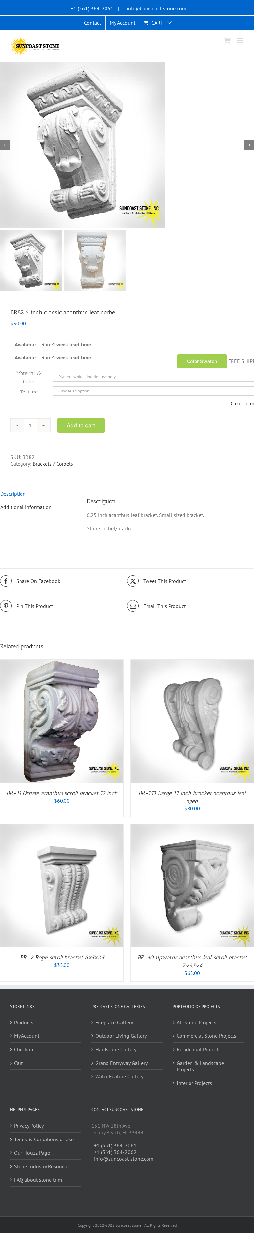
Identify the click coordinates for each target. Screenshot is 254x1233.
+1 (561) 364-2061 (92, 8)
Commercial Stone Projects (206, 1035)
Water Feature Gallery (119, 1076)
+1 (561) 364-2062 (115, 1152)
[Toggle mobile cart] (227, 40)
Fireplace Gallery (114, 1022)
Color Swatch (202, 361)
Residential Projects (199, 1049)
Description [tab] (13, 493)
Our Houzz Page (32, 1152)
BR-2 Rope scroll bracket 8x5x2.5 (62, 957)
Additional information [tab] (26, 507)
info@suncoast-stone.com (156, 8)
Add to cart (81, 425)
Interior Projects (194, 1083)
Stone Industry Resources (42, 1166)
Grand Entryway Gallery (121, 1063)
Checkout (24, 1049)
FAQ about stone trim (38, 1180)
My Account (26, 1035)
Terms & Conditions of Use (44, 1139)
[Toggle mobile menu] (240, 40)
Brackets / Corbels (53, 463)
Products (23, 1022)
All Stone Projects (196, 1022)
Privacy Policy (29, 1125)
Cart (18, 1063)
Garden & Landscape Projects (200, 1066)
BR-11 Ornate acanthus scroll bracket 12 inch (62, 793)
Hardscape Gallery (115, 1049)
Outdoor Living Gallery (121, 1035)
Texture (29, 392)
